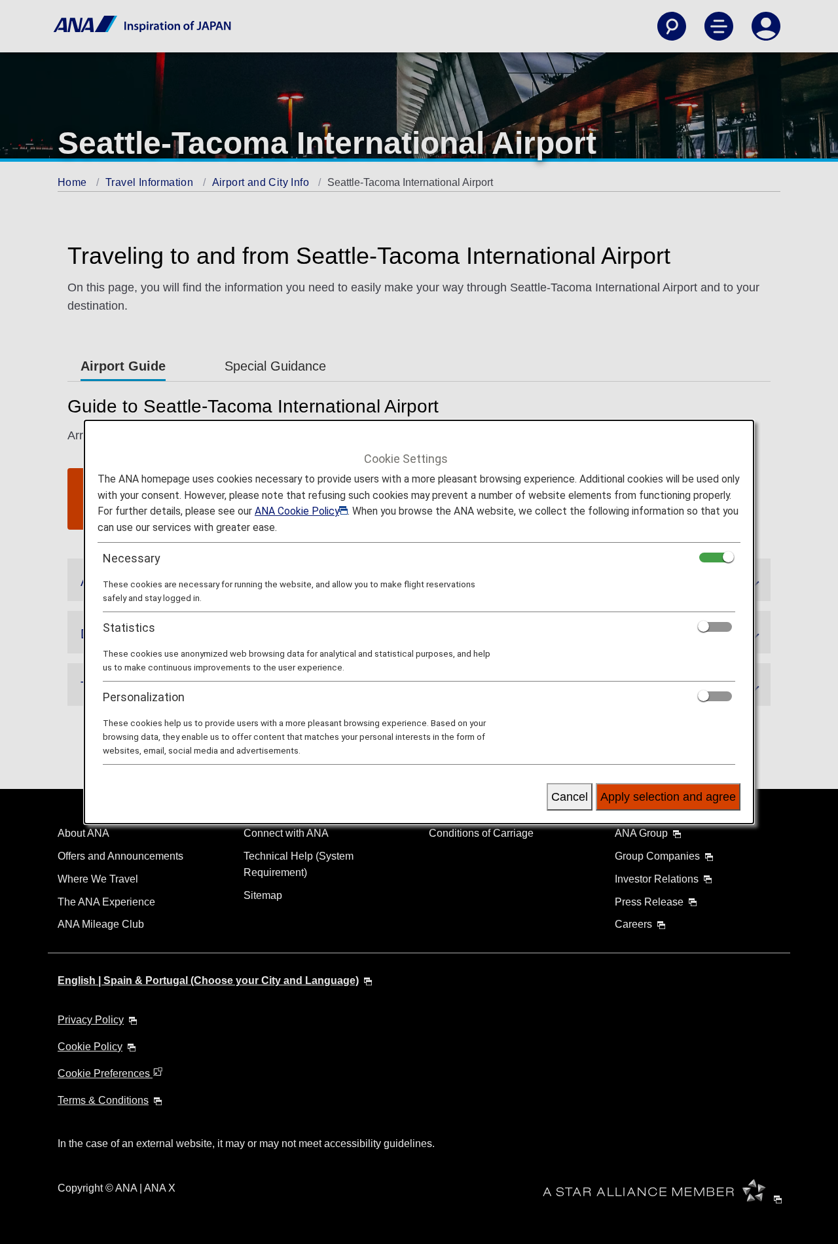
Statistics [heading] (129, 627)
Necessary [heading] (131, 558)
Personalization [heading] (144, 697)
